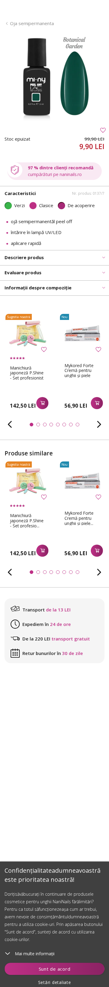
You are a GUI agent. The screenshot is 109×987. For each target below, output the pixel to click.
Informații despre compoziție (38, 288)
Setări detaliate (54, 982)
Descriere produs (24, 257)
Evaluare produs (23, 272)
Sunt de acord (55, 969)
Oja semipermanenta (32, 23)
